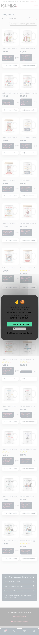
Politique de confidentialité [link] (19, 333)
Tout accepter (19, 324)
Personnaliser (19, 329)
